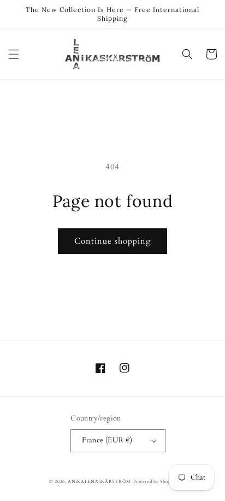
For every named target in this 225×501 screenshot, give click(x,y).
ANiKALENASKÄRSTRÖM (99, 482)
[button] (14, 54)
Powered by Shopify (154, 482)
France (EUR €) (107, 440)
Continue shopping (112, 240)
